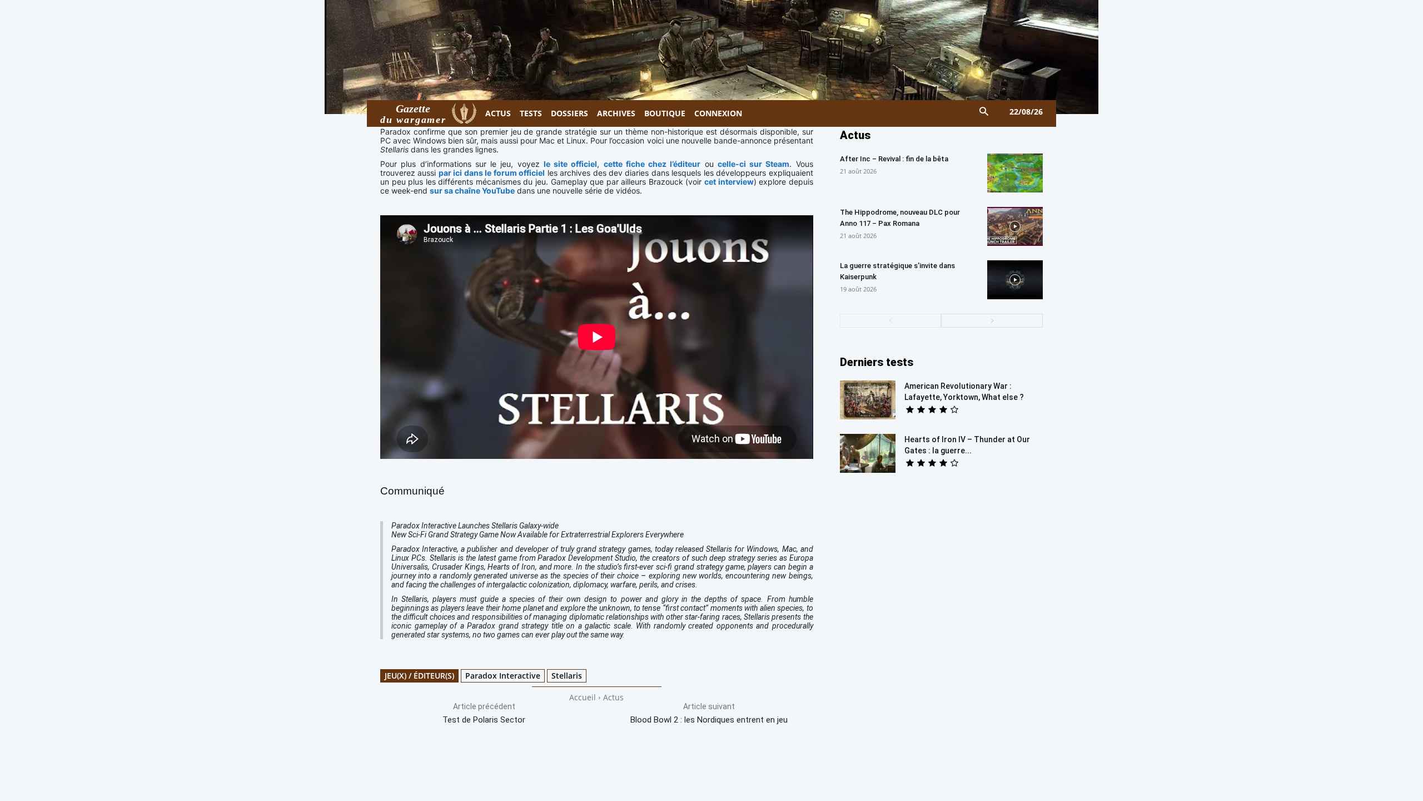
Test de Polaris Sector (483, 720)
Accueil (582, 697)
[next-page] (992, 321)
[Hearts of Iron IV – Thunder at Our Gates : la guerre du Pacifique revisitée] (867, 453)
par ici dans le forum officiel (492, 172)
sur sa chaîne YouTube (472, 190)
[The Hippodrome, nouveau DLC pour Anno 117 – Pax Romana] (1015, 226)
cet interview (729, 181)
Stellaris (566, 675)
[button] (984, 112)
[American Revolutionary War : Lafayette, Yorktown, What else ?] (867, 399)
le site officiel (571, 164)
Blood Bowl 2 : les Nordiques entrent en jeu (709, 720)
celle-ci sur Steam (754, 164)
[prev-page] (891, 321)
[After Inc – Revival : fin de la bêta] (1015, 173)
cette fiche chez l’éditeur (652, 164)
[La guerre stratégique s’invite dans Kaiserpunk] (1015, 279)
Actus (613, 697)
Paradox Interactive (502, 675)
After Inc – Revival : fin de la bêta (894, 159)
